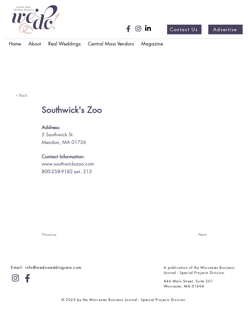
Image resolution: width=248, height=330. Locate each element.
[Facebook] (128, 28)
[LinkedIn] (148, 28)
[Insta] (138, 28)
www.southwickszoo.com (68, 164)
